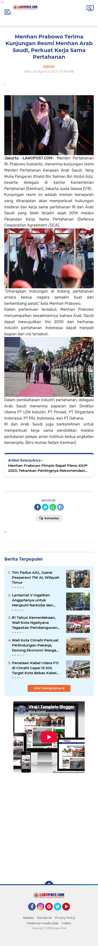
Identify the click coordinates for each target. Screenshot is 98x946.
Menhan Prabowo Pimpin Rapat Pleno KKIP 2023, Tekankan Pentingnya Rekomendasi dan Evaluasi (48, 468)
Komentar (51, 518)
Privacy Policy (65, 918)
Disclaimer (44, 918)
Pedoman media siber (43, 923)
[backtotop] (49, 885)
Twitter (60, 912)
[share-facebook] (37, 507)
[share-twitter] (45, 507)
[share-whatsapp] (52, 507)
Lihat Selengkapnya (48, 688)
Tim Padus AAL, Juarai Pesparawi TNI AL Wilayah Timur (35, 577)
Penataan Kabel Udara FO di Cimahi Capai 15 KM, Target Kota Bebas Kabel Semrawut (35, 668)
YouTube (69, 912)
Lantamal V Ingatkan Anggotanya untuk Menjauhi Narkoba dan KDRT (32, 600)
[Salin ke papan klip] (60, 507)
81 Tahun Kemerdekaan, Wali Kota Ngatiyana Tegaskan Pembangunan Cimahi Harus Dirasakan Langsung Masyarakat (34, 622)
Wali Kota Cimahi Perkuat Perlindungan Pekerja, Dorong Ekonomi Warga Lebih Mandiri (35, 645)
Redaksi (28, 918)
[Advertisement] (49, 823)
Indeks (66, 923)
